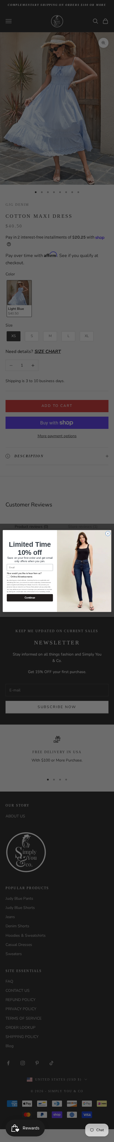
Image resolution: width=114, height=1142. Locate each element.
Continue (30, 597)
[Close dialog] (107, 533)
